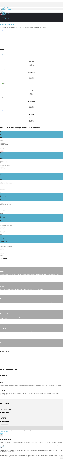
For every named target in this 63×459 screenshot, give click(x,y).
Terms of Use (4, 415)
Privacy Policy (4, 418)
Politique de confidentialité (6, 409)
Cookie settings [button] (3, 431)
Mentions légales (4, 406)
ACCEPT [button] (7, 431)
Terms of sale (4, 417)
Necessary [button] (2, 446)
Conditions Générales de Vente (7, 408)
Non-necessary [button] (2, 452)
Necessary (3, 447)
